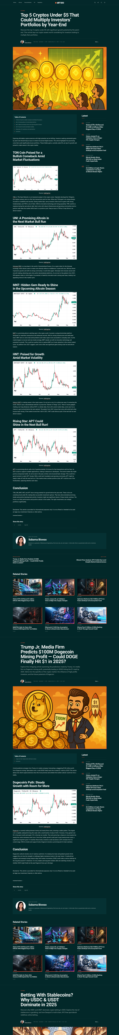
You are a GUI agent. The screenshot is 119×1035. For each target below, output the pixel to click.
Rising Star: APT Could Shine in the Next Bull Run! (25, 129)
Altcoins (20, 2)
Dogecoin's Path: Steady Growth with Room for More (26, 758)
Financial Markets (27, 2)
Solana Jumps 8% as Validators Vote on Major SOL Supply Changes (94, 138)
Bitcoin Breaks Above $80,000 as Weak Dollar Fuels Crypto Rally (94, 159)
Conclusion (18, 131)
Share (96, 41)
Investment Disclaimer (18, 515)
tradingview (47, 193)
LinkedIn (19, 525)
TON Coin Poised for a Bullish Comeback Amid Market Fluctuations (29, 119)
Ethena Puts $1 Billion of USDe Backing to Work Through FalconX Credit (89, 628)
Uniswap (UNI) (17, 266)
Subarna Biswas (28, 42)
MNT (14, 333)
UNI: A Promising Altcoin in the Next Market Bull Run (26, 122)
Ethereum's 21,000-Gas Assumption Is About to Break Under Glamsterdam (57, 628)
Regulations (40, 2)
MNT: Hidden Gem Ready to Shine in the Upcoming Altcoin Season (29, 124)
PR (34, 2)
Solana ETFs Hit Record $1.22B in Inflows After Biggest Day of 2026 (95, 127)
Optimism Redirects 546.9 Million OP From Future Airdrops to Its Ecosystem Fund (96, 148)
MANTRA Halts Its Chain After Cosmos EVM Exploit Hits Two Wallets (25, 628)
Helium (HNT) (17, 402)
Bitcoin (14, 2)
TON (14, 197)
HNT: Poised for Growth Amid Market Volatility (25, 126)
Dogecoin (15, 830)
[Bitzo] (59, 2)
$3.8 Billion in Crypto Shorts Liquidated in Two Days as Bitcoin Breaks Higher (95, 170)
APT (14, 469)
